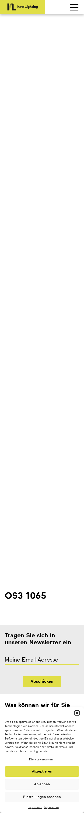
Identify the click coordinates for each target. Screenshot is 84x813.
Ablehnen (42, 784)
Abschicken (42, 681)
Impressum (35, 807)
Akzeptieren (42, 771)
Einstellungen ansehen (42, 797)
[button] (77, 713)
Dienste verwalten (41, 759)
